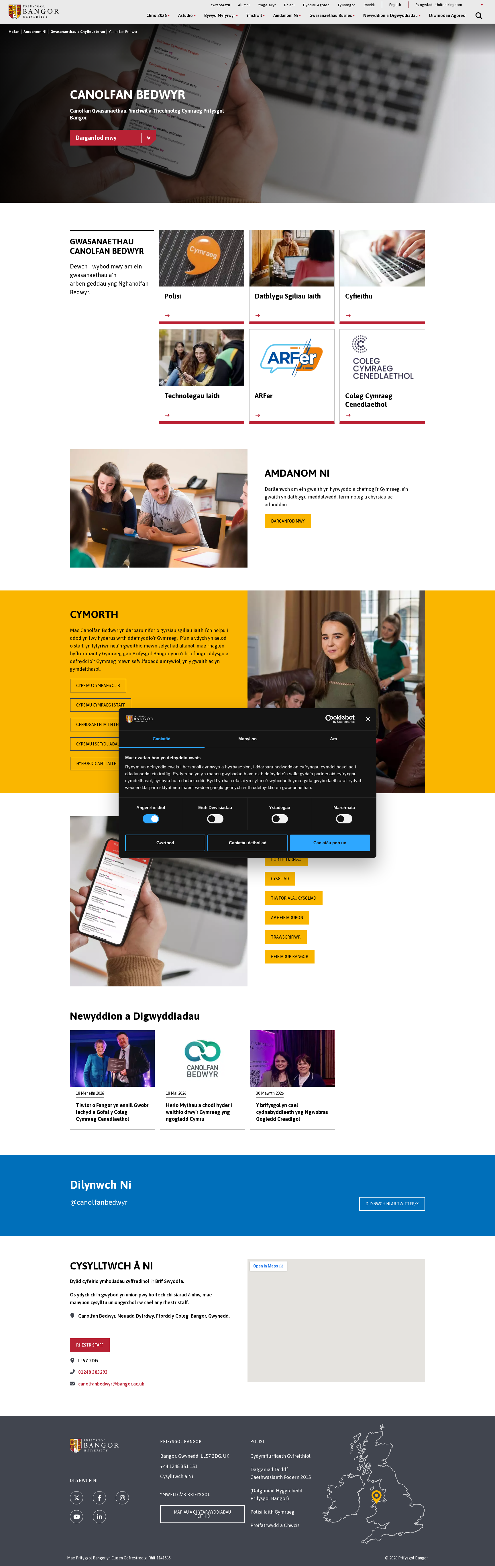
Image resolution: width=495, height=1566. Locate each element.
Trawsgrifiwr (285, 937)
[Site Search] (478, 15)
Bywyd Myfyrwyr (219, 15)
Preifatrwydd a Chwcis (274, 1525)
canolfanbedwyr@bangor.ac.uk (111, 1383)
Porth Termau (286, 859)
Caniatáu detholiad (247, 842)
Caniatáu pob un (329, 842)
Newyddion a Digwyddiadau (390, 15)
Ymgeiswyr (267, 5)
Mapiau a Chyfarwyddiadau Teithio (202, 1514)
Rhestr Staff (89, 1345)
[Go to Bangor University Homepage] (34, 12)
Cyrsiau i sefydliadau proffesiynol (112, 744)
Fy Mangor (346, 5)
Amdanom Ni (285, 15)
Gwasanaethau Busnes (330, 15)
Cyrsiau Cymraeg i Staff (100, 705)
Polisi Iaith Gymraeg (272, 1512)
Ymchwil (254, 15)
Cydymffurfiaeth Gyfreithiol (280, 1456)
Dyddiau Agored (316, 5)
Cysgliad (280, 878)
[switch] (215, 818)
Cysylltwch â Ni (176, 1476)
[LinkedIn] (99, 1516)
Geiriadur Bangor (289, 956)
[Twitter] (76, 1497)
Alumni (244, 5)
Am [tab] (333, 738)
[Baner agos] (368, 719)
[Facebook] (99, 1497)
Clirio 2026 (156, 15)
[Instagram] (122, 1497)
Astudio (185, 15)
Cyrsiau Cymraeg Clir (98, 685)
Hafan (14, 32)
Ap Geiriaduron (287, 917)
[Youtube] (76, 1516)
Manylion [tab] (247, 738)
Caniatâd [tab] (162, 738)
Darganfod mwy (288, 521)
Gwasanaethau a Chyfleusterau (77, 32)
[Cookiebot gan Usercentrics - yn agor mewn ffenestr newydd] (330, 719)
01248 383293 (93, 1372)
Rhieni (289, 5)
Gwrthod (165, 842)
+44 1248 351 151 (178, 1466)
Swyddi (369, 5)
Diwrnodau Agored (447, 15)
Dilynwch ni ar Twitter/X (392, 1204)
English (395, 5)
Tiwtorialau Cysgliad (293, 898)
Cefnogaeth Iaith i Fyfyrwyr (105, 724)
